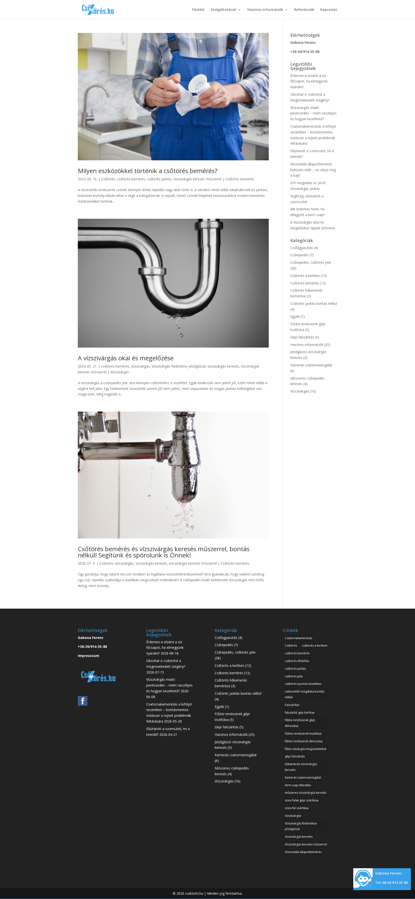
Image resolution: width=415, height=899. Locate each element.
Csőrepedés (299, 255)
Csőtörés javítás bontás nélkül (313, 303)
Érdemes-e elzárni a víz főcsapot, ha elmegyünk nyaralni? (309, 81)
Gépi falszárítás (302, 337)
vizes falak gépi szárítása (301, 800)
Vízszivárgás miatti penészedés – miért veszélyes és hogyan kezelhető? (313, 113)
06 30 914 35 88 (395, 882)
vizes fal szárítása (297, 808)
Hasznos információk (265, 10)
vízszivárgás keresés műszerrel (197, 179)
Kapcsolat (328, 10)
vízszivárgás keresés (223, 366)
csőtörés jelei (294, 676)
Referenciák (304, 10)
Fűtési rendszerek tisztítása (303, 733)
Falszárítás (292, 705)
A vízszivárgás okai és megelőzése (126, 358)
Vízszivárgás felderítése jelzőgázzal (179, 366)
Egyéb (295, 316)
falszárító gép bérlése (300, 713)
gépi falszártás (295, 756)
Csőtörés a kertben (305, 275)
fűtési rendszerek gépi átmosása (300, 723)
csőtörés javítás (159, 179)
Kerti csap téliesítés (298, 785)
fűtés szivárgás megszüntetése (305, 749)
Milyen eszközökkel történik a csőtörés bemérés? (147, 170)
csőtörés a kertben (314, 645)
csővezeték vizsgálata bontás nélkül (304, 694)
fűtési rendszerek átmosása (304, 741)
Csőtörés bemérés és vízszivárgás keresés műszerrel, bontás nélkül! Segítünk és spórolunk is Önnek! (164, 551)
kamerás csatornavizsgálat (303, 777)
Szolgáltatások (223, 10)
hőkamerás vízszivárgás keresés (301, 767)
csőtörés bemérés (131, 179)
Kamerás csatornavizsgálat (311, 365)
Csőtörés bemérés (239, 179)
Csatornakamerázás (298, 638)
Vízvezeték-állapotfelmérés (303, 852)
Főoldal (198, 10)
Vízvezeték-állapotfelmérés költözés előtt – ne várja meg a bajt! (313, 170)
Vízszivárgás (119, 372)
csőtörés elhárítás (297, 661)
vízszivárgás (140, 366)
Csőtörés (108, 179)
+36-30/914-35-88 (304, 51)
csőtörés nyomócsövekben (303, 684)
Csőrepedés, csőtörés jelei (310, 262)
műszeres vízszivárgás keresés (305, 793)
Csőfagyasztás (301, 247)
